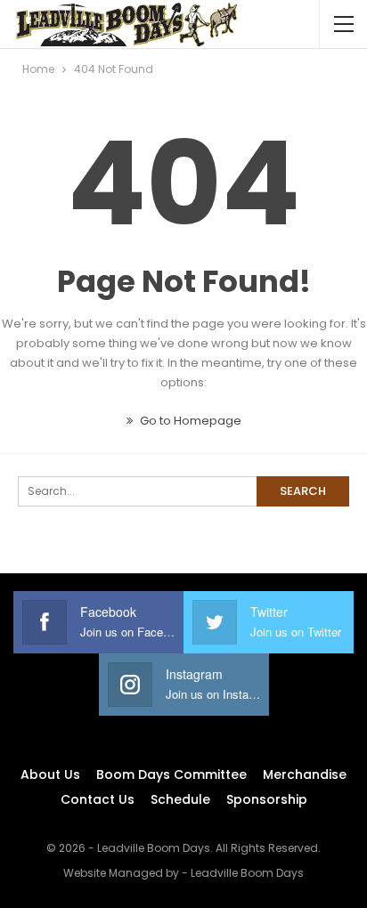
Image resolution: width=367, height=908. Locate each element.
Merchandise (305, 774)
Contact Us (98, 799)
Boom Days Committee (171, 774)
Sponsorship (266, 799)
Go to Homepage (189, 420)
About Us (50, 774)
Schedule (180, 799)
